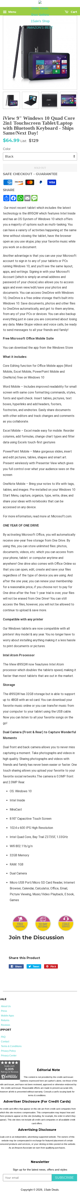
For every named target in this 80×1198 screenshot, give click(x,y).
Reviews (5, 1025)
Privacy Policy (8, 1051)
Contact (5, 1041)
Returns (5, 1020)
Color (7, 149)
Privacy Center (9, 1055)
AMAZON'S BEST (40, 27)
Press (4, 1011)
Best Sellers (40, 15)
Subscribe (64, 1177)
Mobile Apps (7, 1015)
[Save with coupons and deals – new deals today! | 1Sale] (40, 3)
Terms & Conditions (11, 1046)
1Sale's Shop (40, 21)
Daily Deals (40, 8)
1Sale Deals (51, 1189)
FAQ (3, 1037)
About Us (6, 1006)
